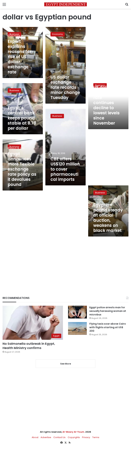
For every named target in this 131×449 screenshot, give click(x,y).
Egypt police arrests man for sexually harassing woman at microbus (107, 311)
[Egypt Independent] (65, 4)
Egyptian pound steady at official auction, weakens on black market (108, 217)
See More (65, 363)
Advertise (46, 437)
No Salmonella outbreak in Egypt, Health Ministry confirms (29, 345)
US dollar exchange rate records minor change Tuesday (65, 87)
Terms (95, 437)
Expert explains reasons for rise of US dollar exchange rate (19, 57)
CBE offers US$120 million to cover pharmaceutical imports (65, 169)
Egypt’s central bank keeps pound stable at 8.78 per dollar (22, 118)
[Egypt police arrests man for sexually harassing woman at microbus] (77, 312)
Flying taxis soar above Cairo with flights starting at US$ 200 (107, 327)
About (35, 437)
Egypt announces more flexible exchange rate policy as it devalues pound (22, 169)
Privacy (86, 437)
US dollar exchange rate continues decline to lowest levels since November (106, 105)
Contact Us (59, 437)
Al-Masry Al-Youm (73, 431)
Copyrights (74, 437)
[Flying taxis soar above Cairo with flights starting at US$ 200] (77, 328)
